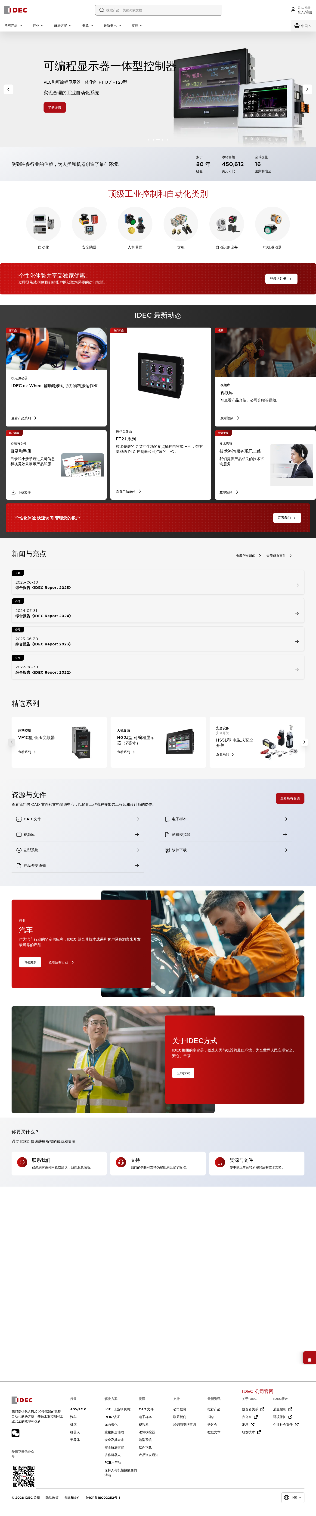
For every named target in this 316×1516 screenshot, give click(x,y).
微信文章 (214, 1432)
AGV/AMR (78, 1409)
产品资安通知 (148, 1455)
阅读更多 (30, 962)
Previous (11, 742)
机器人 (75, 1432)
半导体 (75, 1440)
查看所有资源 (290, 798)
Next (304, 742)
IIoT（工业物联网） (119, 1409)
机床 (73, 1424)
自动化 (43, 247)
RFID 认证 (112, 1417)
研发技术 (248, 1432)
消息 (211, 1417)
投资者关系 (250, 1409)
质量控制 (279, 1409)
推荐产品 (214, 1409)
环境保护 (279, 1417)
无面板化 (111, 1424)
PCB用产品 (113, 1462)
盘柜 (181, 247)
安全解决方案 (114, 1447)
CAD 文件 (146, 1409)
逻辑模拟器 (147, 1432)
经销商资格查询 (184, 1424)
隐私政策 (52, 1498)
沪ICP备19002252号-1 (103, 1498)
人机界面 (135, 247)
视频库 (144, 1424)
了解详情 (53, 107)
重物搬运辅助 (114, 1432)
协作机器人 (113, 1455)
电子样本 (145, 1417)
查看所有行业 (58, 962)
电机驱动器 (272, 247)
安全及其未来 (114, 1440)
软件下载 (145, 1447)
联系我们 (179, 1417)
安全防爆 (89, 247)
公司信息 (179, 1409)
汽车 (73, 1417)
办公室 (247, 1417)
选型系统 (145, 1440)
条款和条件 (72, 1498)
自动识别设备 (227, 247)
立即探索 (183, 1073)
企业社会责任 (283, 1424)
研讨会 (212, 1424)
